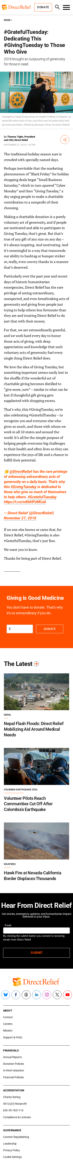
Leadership (10, 1143)
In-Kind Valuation (13, 1070)
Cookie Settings (12, 1156)
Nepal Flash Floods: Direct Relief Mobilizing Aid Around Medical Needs (33, 729)
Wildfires (10, 864)
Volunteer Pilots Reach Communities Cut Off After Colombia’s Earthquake (28, 804)
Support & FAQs (12, 1037)
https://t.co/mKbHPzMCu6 (25, 502)
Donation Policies (13, 1063)
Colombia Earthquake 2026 (20, 789)
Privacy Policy (11, 1150)
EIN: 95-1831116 (13, 1110)
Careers (7, 1023)
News (7, 20)
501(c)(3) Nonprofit (15, 1103)
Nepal (7, 715)
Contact (8, 1017)
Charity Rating (11, 1097)
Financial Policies (13, 1077)
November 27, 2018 (20, 518)
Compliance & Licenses (17, 1117)
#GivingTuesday (23, 487)
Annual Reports (12, 1057)
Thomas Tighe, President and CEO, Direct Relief (19, 138)
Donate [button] (43, 7)
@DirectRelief (21, 471)
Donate (50, 629)
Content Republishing (16, 1137)
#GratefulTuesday (42, 497)
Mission (7, 1030)
